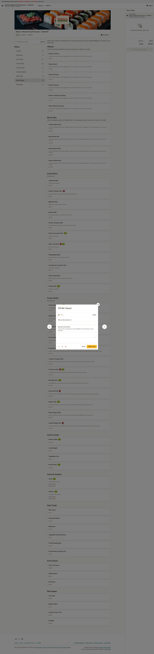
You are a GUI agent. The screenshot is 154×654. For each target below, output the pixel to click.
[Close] (98, 304)
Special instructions (64, 327)
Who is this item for (64, 320)
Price (61, 315)
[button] (49, 328)
